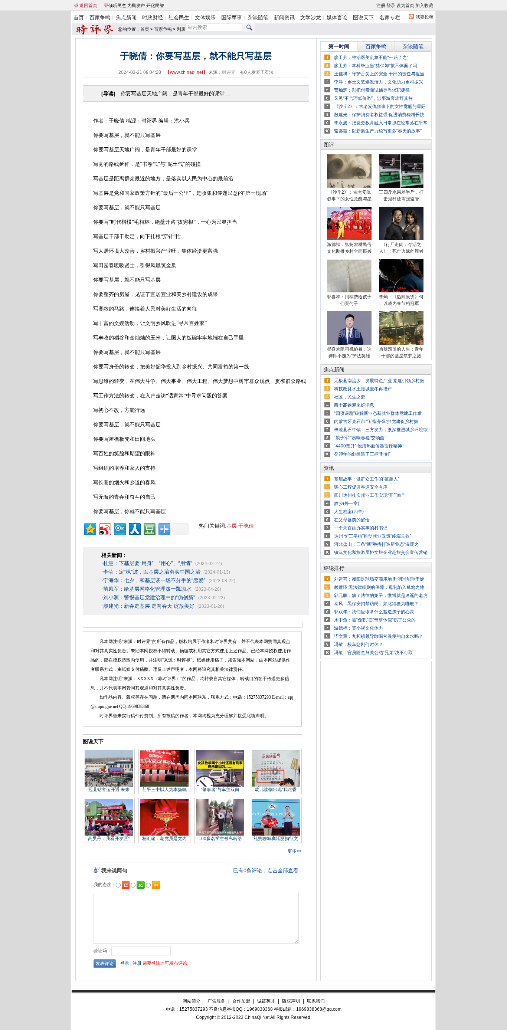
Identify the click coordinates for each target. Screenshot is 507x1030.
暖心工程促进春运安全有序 (360, 487)
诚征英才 (266, 1001)
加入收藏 (424, 5)
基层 (231, 526)
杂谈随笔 (258, 17)
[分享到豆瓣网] (149, 528)
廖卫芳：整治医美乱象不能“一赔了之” (371, 57)
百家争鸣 (99, 17)
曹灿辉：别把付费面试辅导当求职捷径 (372, 90)
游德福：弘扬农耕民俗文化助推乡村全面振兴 (349, 248)
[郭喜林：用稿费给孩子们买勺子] (349, 290)
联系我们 (316, 1001)
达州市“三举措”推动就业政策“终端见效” (372, 536)
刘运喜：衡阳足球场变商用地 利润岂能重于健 (379, 579)
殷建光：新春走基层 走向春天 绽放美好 (147, 606)
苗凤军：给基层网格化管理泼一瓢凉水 (146, 589)
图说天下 (363, 17)
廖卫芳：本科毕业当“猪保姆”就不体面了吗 (375, 65)
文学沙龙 (310, 17)
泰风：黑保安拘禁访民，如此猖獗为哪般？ (376, 603)
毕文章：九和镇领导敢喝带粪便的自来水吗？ (378, 636)
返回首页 (88, 5)
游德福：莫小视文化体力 (358, 628)
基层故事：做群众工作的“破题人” (366, 479)
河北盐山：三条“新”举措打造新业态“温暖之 (376, 544)
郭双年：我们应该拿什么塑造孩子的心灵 (374, 611)
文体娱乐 (205, 17)
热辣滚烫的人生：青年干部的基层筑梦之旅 (401, 352)
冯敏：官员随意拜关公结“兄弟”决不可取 (373, 652)
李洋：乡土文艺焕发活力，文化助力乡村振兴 (378, 82)
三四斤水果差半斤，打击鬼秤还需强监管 (401, 195)
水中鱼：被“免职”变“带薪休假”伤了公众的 (375, 620)
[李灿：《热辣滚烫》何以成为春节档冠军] (401, 290)
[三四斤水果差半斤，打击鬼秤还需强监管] (401, 186)
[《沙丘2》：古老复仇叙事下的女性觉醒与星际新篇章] (349, 186)
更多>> (295, 851)
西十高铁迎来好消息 (354, 405)
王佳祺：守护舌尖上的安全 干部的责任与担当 (379, 73)
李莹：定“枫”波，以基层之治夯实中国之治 (150, 572)
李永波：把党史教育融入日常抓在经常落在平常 (381, 122)
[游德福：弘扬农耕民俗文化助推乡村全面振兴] (349, 238)
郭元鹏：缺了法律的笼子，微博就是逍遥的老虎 (381, 595)
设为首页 (405, 5)
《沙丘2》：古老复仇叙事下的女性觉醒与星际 (380, 106)
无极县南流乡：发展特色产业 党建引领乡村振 (379, 380)
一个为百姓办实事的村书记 (360, 528)
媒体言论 (337, 17)
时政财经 (152, 17)
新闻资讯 (284, 17)
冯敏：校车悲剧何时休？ (358, 644)
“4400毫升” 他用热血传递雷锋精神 (368, 446)
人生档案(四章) (349, 511)
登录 (390, 5)
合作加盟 (241, 1001)
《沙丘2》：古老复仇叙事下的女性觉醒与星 (349, 195)
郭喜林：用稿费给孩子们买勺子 (349, 300)
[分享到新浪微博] (104, 528)
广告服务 (216, 1001)
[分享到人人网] (134, 528)
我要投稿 (425, 17)
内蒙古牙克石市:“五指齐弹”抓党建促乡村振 (376, 421)
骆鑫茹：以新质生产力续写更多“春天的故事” (378, 131)
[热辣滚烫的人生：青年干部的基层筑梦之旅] (401, 343)
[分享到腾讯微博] (119, 528)
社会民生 (179, 17)
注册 (380, 5)
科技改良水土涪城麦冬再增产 (363, 388)
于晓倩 (246, 526)
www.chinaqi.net (186, 72)
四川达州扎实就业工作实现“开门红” (369, 495)
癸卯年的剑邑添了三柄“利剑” (362, 454)
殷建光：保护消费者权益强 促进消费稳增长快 (379, 114)
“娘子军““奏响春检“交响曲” (360, 437)
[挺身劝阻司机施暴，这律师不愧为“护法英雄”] (349, 343)
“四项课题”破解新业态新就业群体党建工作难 (378, 413)
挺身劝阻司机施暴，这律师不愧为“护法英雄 (349, 352)
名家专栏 (389, 17)
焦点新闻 (126, 17)
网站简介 (191, 1001)
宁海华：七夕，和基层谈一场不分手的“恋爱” (153, 580)
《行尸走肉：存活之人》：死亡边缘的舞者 (401, 248)
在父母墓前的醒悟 (352, 519)
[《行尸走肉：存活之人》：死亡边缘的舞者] (401, 238)
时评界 (228, 72)
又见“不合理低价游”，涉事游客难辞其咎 (373, 98)
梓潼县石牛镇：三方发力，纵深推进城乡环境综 (381, 429)
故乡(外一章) (346, 503)
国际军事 (231, 17)
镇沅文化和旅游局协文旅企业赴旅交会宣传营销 (381, 552)
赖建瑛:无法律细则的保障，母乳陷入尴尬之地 (379, 587)
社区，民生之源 (349, 397)
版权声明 (291, 1001)
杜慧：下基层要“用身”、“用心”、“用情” (146, 563)
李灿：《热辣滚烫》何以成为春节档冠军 (401, 300)
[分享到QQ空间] (90, 528)
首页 (78, 17)
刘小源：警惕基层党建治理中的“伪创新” (148, 597)
